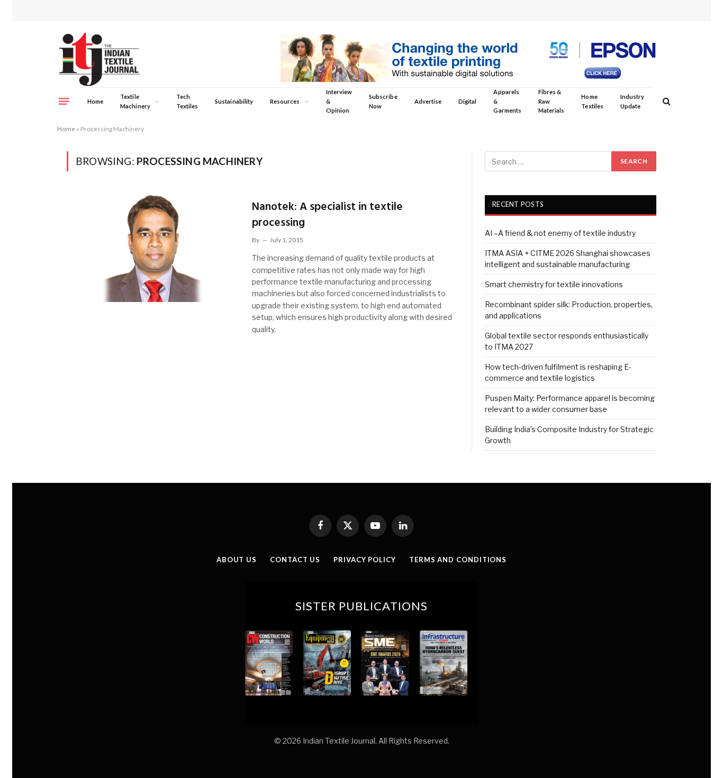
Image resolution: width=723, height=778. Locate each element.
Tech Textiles (187, 101)
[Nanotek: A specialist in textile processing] (153, 247)
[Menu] (64, 101)
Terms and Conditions (458, 559)
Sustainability (234, 101)
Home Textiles (592, 101)
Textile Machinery (135, 101)
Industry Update (632, 101)
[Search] (666, 101)
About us (236, 559)
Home (95, 101)
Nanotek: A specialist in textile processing (327, 215)
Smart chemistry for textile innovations (554, 284)
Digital (467, 101)
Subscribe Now (383, 101)
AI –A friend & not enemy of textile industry (560, 232)
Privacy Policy (364, 559)
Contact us (295, 559)
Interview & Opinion (339, 101)
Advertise (428, 101)
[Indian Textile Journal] (99, 59)
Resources (285, 101)
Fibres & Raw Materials (551, 101)
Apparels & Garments (507, 101)
